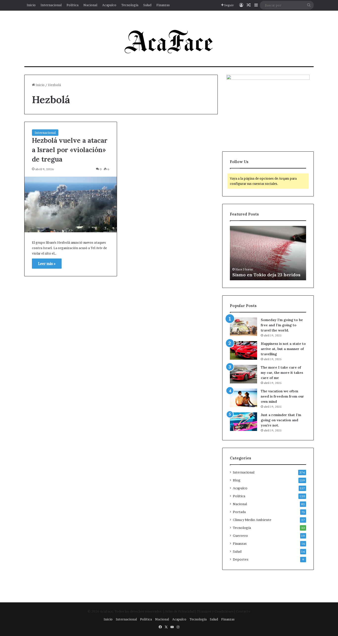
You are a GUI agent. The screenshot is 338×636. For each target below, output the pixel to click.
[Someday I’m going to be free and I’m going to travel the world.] (243, 326)
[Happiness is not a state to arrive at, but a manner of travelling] (243, 350)
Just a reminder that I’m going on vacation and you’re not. (281, 420)
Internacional (51, 5)
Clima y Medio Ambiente (252, 520)
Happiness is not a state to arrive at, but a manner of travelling (283, 348)
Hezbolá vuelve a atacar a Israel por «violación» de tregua (69, 149)
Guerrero (240, 536)
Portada (239, 512)
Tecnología (129, 5)
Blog (237, 480)
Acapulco (109, 5)
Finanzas (163, 5)
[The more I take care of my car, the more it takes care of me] (243, 374)
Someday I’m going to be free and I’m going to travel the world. (282, 325)
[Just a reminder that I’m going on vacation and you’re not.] (243, 421)
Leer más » (46, 263)
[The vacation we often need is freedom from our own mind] (243, 398)
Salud (147, 5)
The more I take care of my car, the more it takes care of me (282, 372)
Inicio (31, 5)
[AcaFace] (169, 42)
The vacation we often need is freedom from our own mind (282, 396)
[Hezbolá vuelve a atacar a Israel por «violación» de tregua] (70, 204)
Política (72, 5)
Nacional (90, 5)
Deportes (240, 559)
